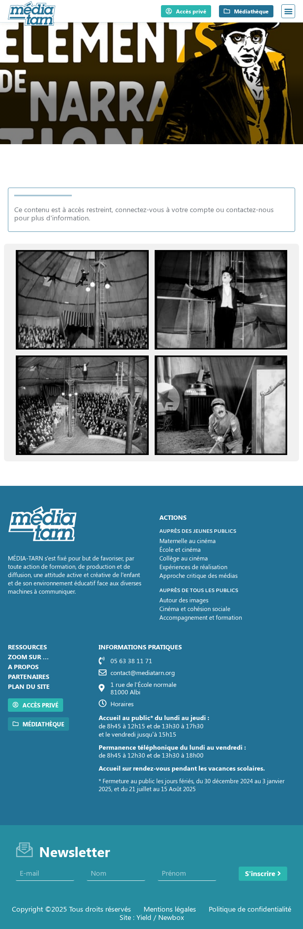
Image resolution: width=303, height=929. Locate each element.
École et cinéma (180, 549)
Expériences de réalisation (193, 566)
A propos (23, 666)
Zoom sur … (28, 656)
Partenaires (28, 676)
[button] (288, 11)
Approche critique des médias (198, 575)
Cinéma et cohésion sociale (194, 608)
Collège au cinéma (183, 558)
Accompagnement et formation (200, 617)
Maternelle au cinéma (187, 540)
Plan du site (29, 686)
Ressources (27, 647)
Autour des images (183, 600)
